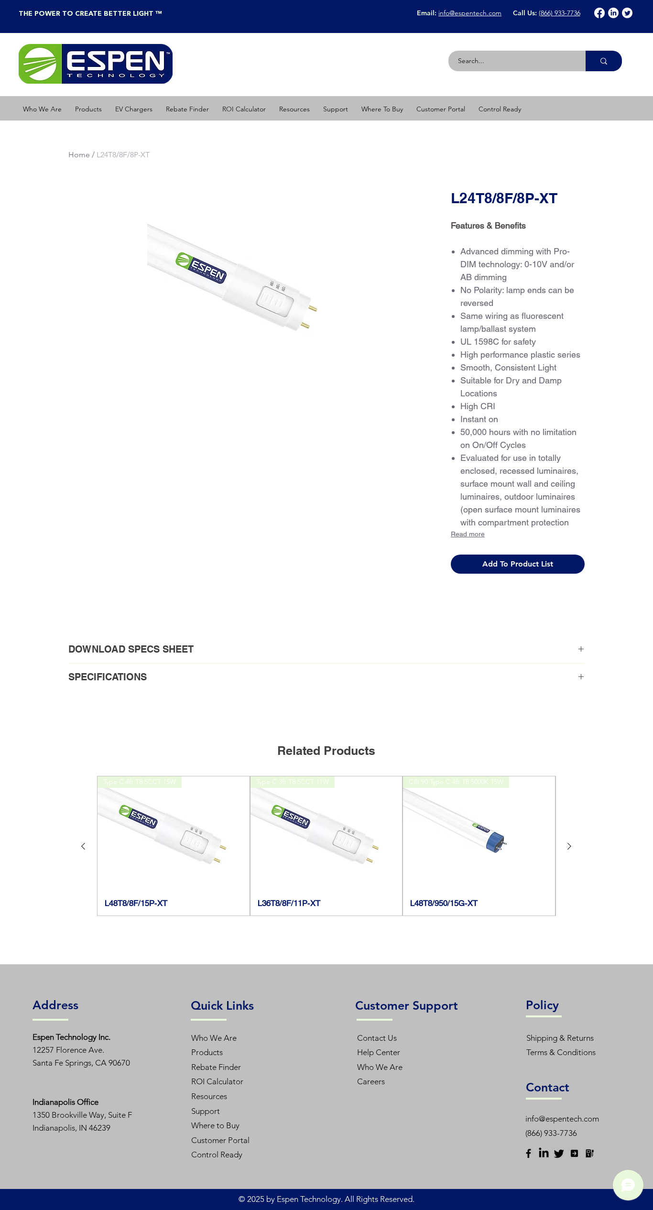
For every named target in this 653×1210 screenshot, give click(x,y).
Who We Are (214, 1038)
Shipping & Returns (560, 1038)
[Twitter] (627, 13)
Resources (209, 1096)
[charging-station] (590, 1153)
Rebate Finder (216, 1067)
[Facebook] (599, 13)
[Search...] (604, 61)
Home (79, 154)
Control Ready (216, 1154)
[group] (326, 845)
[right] (574, 1153)
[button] (88, 109)
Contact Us (377, 1038)
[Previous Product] (83, 846)
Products (207, 1052)
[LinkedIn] (613, 13)
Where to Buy (215, 1125)
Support (205, 1111)
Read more (468, 534)
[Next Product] (569, 846)
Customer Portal (220, 1140)
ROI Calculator (217, 1081)
